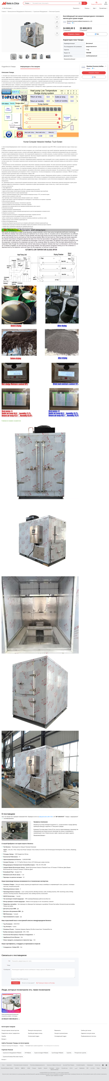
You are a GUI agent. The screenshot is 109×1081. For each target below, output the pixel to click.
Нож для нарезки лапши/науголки (10, 1030)
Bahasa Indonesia (54, 1069)
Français (34, 1068)
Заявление (9, 1065)
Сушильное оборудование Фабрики (12, 1052)
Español (40, 1068)
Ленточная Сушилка (54, 11)
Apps (94, 8)
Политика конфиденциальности (37, 1065)
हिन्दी (87, 1068)
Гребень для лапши (86, 1030)
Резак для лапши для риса (35, 1030)
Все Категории (7, 8)
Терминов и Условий (58, 1075)
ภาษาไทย (92, 1068)
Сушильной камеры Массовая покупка (13, 1056)
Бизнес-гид (97, 1065)
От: (9, 961)
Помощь (87, 8)
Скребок (4, 1036)
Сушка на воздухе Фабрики (41, 1052)
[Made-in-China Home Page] (10, 3)
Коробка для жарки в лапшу (35, 1033)
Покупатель (76, 8)
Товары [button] (27, 3)
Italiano (57, 1068)
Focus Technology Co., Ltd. (53, 1072)
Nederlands (81, 1068)
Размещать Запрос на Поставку (45, 983)
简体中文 (17, 1068)
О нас (3, 1065)
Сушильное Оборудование (40, 11)
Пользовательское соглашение (21, 1065)
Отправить (15, 983)
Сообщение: (7, 969)
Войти (105, 4)
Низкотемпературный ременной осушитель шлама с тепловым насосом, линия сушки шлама (10, 1016)
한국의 (71, 1068)
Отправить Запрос (74, 34)
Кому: (9, 965)
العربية (76, 1068)
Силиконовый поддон (33, 1036)
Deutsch (45, 1068)
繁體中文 (23, 1068)
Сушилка (69, 1052)
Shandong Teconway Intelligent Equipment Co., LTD (79, 21)
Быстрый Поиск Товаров (68, 1065)
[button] (79, 3)
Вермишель (57, 1030)
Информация (90, 1065)
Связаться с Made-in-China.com (54, 1065)
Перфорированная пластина (88, 1036)
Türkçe (98, 1068)
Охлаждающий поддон (60, 1036)
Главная (4, 11)
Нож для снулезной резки (61, 1033)
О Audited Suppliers (80, 1065)
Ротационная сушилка (80, 1052)
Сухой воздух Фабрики (57, 1052)
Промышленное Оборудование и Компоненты (20, 11)
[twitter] (106, 1065)
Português (51, 1068)
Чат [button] (98, 34)
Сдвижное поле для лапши (88, 1033)
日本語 (28, 1068)
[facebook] (103, 1065)
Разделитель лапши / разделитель (11, 1033)
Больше (4, 1059)
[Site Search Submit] (84, 3)
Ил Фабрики (28, 1052)
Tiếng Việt (104, 1068)
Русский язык (65, 1068)
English (11, 1068)
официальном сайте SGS (46, 816)
